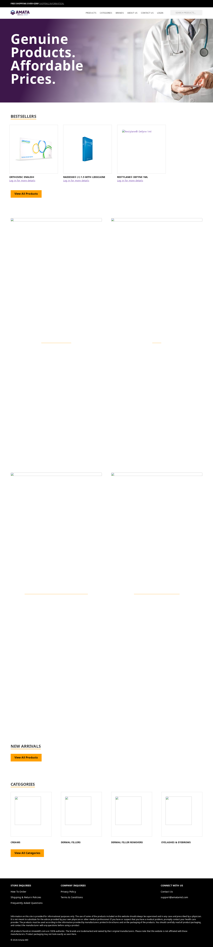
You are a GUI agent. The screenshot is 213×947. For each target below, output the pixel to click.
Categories (106, 12)
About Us (132, 12)
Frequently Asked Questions (27, 902)
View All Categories (27, 853)
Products (91, 12)
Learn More (56, 604)
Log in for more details (22, 180)
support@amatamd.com (174, 897)
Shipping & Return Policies (26, 897)
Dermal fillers (71, 842)
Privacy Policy (68, 891)
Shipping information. (51, 3)
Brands (120, 12)
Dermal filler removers (127, 842)
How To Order (18, 891)
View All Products (26, 194)
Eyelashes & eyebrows (176, 842)
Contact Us (147, 12)
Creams (15, 842)
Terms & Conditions (72, 897)
